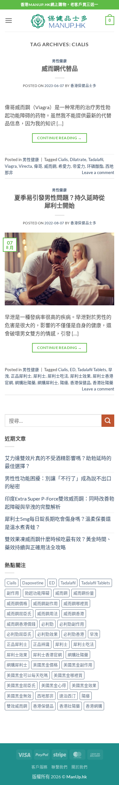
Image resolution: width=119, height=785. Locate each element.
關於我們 (79, 767)
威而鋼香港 (73, 613)
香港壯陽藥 (103, 382)
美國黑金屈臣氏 (21, 685)
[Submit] (108, 420)
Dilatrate (78, 159)
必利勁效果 (47, 634)
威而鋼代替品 (60, 68)
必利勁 (47, 623)
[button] (8, 20)
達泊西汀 (67, 695)
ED (73, 369)
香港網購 (94, 705)
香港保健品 (80, 382)
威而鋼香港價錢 (21, 623)
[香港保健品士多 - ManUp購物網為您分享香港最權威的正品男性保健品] (59, 20)
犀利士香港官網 (47, 654)
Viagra (11, 166)
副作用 (13, 592)
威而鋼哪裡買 (75, 603)
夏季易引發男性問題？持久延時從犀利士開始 (59, 201)
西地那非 (45, 695)
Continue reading (59, 137)
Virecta (25, 166)
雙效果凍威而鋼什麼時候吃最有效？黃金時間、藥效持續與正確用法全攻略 (58, 543)
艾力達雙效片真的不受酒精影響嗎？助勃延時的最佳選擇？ (58, 462)
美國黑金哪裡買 (68, 675)
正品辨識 (41, 644)
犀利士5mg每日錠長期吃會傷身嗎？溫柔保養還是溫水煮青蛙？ (58, 523)
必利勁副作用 (71, 623)
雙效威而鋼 (17, 705)
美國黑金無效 (19, 695)
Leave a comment (98, 172)
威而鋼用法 (47, 613)
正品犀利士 (21, 375)
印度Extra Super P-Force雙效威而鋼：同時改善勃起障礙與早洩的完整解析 (59, 502)
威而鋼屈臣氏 (19, 613)
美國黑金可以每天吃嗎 (27, 675)
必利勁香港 (73, 634)
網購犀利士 (47, 382)
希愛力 (64, 166)
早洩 (94, 634)
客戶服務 (39, 767)
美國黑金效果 (84, 685)
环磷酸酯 (95, 166)
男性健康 (59, 61)
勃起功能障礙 (37, 592)
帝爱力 (79, 166)
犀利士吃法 (58, 375)
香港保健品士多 (83, 86)
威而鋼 (50, 166)
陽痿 (64, 382)
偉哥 (38, 166)
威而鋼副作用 (45, 603)
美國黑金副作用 (77, 664)
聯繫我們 (59, 767)
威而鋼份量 (83, 592)
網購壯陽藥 (25, 382)
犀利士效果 (80, 375)
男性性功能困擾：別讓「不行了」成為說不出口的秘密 (58, 482)
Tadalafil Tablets (91, 369)
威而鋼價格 (17, 603)
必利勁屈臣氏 (19, 634)
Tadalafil (95, 159)
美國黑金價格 (45, 664)
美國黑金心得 (53, 685)
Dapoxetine (32, 582)
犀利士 (39, 375)
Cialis (63, 159)
